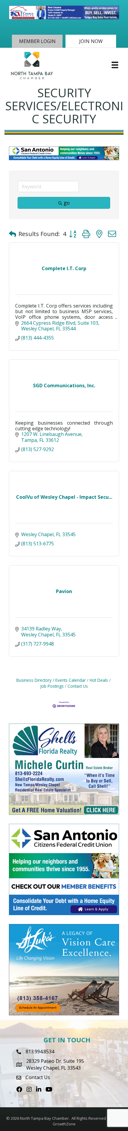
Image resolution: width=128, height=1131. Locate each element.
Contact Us (78, 686)
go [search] (67, 203)
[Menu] (115, 65)
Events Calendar (70, 680)
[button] (37, 41)
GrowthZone (64, 1124)
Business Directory (33, 680)
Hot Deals (99, 680)
